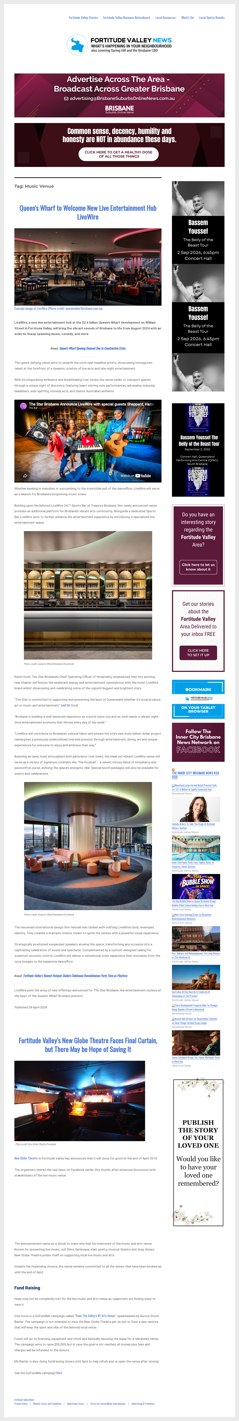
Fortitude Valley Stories (83, 17)
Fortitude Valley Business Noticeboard (126, 17)
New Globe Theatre (26, 1158)
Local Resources (166, 17)
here (59, 1372)
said (63, 705)
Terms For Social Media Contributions (107, 1403)
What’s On (187, 17)
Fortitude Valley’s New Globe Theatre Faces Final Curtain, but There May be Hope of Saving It (88, 1044)
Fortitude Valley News (24, 1400)
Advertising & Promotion (143, 1403)
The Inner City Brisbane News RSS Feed (195, 775)
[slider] (202, 493)
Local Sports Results (212, 17)
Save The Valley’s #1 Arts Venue (95, 1315)
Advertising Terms (75, 1403)
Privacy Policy (20, 1403)
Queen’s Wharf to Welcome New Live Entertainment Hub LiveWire (88, 212)
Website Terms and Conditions (47, 1403)
